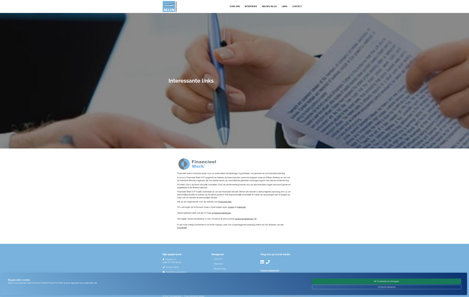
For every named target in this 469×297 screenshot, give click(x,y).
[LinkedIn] (262, 263)
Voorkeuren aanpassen (387, 287)
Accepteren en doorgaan (387, 281)
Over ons (235, 6)
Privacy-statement (269, 270)
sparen (231, 207)
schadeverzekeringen (221, 213)
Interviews (251, 6)
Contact (297, 6)
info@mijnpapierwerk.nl (176, 272)
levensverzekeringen (244, 219)
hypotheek (182, 227)
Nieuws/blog (269, 6)
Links (284, 6)
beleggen (241, 207)
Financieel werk (225, 202)
